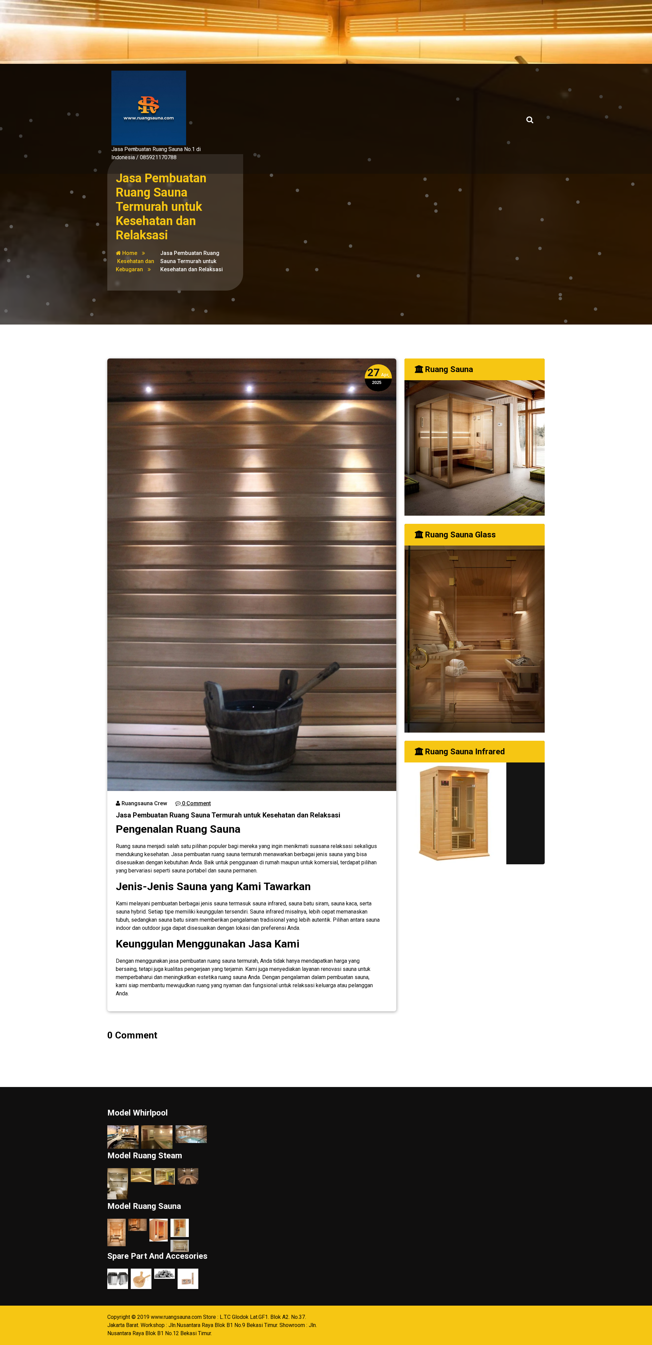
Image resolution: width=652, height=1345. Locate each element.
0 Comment (196, 803)
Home (129, 253)
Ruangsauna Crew (143, 803)
